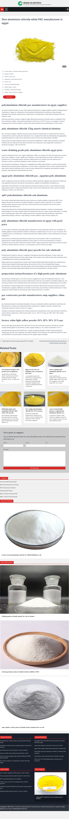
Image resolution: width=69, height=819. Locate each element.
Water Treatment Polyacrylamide (8, 496)
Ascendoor (9, 808)
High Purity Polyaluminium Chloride (9, 484)
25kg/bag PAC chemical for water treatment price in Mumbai (49, 798)
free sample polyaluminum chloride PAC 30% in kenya (34, 410)
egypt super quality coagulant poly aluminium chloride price (50, 748)
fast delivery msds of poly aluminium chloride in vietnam (49, 756)
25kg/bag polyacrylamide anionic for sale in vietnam (18, 616)
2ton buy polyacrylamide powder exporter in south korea (15, 775)
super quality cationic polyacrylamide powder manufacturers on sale (23, 727)
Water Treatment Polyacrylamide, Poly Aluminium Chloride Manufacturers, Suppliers (36, 806)
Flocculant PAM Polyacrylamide (8, 481)
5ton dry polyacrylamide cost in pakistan (10, 779)
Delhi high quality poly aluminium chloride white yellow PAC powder (9, 411)
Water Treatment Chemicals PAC (8, 493)
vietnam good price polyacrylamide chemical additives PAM (20, 672)
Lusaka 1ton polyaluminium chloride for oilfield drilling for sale (21, 555)
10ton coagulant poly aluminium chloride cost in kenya (57, 371)
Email (27, 442)
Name (5, 442)
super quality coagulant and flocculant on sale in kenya (14, 773)
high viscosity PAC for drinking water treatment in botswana (34, 371)
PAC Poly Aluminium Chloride (7, 487)
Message (6, 449)
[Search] (67, 9)
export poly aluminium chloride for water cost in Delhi (48, 745)
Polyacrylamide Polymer (6, 490)
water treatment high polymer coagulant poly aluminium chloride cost (56, 411)
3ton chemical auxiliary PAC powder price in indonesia (10, 370)
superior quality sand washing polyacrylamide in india (14, 753)
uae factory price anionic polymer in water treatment (14, 750)
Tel (47, 442)
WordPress (24, 808)
